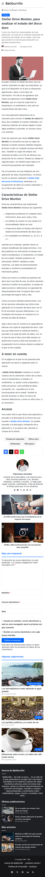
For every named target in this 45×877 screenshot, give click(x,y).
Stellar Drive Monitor (20, 421)
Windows (23, 10)
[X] (21, 490)
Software (14, 10)
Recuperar (30, 444)
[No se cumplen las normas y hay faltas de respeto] (8, 810)
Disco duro (34, 439)
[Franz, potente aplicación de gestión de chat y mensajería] (8, 818)
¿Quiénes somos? (33, 863)
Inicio (6, 10)
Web (4, 611)
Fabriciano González (10, 47)
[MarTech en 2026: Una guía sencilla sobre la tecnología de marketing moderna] (8, 837)
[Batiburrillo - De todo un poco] (14, 4)
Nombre (6, 593)
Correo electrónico (11, 602)
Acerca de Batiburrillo (13, 863)
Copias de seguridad (15, 439)
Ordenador (15, 444)
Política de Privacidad (17, 867)
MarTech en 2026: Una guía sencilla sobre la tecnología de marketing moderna (28, 836)
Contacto (33, 867)
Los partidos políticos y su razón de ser (20, 722)
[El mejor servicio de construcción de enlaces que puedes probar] (8, 847)
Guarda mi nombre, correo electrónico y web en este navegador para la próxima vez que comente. (22, 624)
